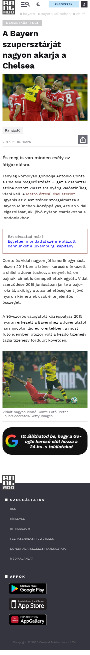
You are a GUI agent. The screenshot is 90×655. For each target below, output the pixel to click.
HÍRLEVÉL (17, 518)
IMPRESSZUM (20, 528)
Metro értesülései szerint (50, 194)
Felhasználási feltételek (32, 538)
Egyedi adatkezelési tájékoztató (38, 548)
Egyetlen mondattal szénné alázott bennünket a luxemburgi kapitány (42, 243)
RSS (13, 508)
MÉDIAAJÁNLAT (21, 558)
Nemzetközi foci (22, 23)
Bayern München (56, 14)
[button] (84, 13)
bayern (29, 14)
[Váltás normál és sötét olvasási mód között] (38, 4)
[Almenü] (25, 4)
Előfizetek (63, 4)
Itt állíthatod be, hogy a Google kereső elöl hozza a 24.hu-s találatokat (51, 441)
